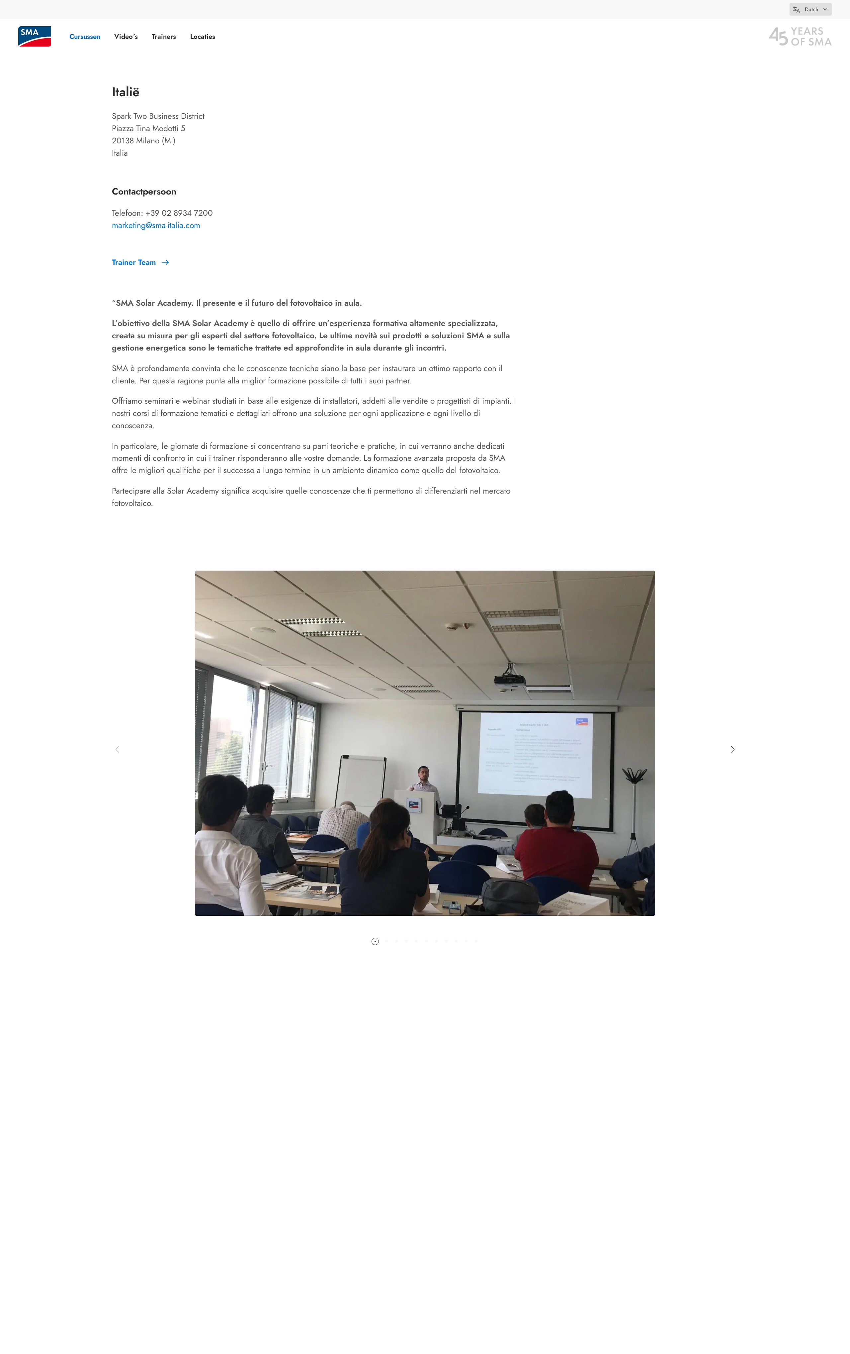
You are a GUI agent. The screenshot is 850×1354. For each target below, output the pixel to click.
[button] (811, 9)
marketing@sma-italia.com (156, 225)
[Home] (34, 36)
